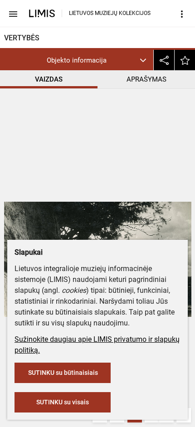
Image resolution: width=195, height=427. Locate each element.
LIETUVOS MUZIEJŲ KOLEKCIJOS (110, 13)
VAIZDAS (49, 79)
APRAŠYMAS (146, 79)
